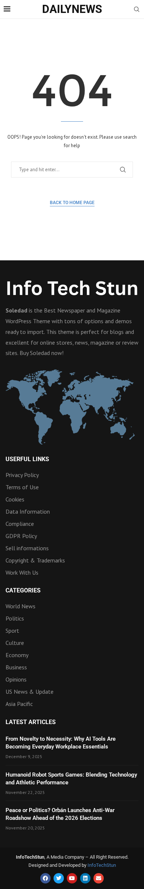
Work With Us (22, 572)
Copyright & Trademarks (35, 560)
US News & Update (30, 691)
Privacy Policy (22, 475)
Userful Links (27, 459)
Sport (12, 630)
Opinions (16, 679)
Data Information (28, 511)
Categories (23, 591)
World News (20, 606)
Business (16, 667)
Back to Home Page (72, 202)
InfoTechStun (102, 865)
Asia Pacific (19, 704)
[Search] (136, 10)
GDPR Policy (21, 536)
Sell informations (27, 548)
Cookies (15, 499)
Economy (17, 655)
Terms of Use (22, 487)
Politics (15, 618)
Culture (15, 643)
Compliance (20, 524)
